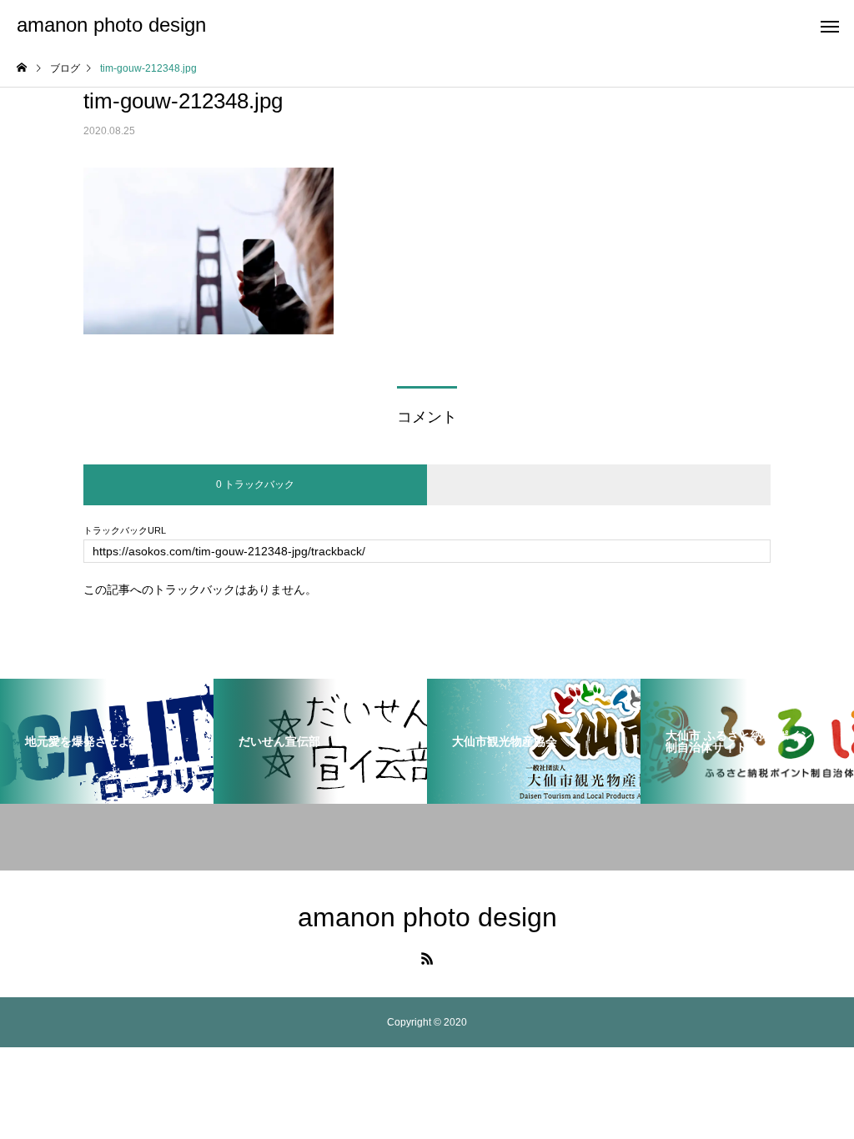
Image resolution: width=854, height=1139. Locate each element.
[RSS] (427, 958)
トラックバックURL (124, 530)
